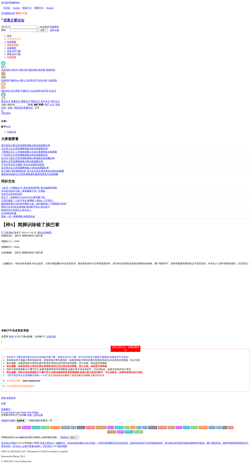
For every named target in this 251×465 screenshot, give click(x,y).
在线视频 (11, 42)
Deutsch (50, 8)
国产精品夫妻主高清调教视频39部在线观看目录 (25, 145)
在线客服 (11, 57)
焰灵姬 (41, 70)
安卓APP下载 (14, 51)
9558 (8, 126)
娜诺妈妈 (162, 427)
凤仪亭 (33, 80)
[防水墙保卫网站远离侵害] (55, 446)
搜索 (30, 104)
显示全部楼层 (44, 232)
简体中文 (27, 8)
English (16, 8)
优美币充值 (13, 45)
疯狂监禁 (36, 427)
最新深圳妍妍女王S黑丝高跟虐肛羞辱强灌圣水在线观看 (29, 174)
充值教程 (11, 48)
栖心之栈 (25, 80)
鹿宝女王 (5, 101)
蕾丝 (139, 427)
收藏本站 (15, 2)
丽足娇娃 (33, 70)
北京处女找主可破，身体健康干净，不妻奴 (23, 191)
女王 (52, 104)
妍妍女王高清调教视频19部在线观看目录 (22, 161)
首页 (9, 36)
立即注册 (54, 30)
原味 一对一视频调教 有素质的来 (18, 216)
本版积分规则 (8, 420)
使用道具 (11, 398)
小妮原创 (52, 80)
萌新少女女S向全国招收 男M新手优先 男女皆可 (25, 207)
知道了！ (74, 437)
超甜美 (171, 427)
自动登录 (44, 27)
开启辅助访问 (8, 13)
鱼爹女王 (15, 101)
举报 (3, 398)
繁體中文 (39, 8)
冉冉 (231, 427)
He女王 (52, 91)
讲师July (129, 432)
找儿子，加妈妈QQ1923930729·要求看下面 (23, 197)
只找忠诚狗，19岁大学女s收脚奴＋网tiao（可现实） (27, 200)
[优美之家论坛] (12, 20)
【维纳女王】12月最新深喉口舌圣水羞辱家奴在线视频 (29, 152)
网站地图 (62, 446)
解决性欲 (26, 427)
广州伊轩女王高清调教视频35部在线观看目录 (24, 155)
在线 (10, 108)
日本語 (6, 8)
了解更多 (64, 437)
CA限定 (45, 427)
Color (6, 412)
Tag (19, 427)
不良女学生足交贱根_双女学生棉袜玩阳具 (22, 164)
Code (29, 412)
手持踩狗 (203, 427)
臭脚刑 (120, 432)
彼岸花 (44, 91)
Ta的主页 (11, 132)
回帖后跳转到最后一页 (40, 420)
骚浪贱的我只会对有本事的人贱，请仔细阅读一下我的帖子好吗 (33, 203)
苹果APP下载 (14, 54)
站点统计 (5, 443)
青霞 (225, 427)
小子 (145, 427)
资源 (57, 104)
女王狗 (194, 427)
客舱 (219, 427)
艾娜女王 (25, 91)
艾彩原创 (5, 70)
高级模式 (5, 409)
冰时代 (14, 70)
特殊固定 (65, 427)
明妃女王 (35, 101)
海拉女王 (55, 101)
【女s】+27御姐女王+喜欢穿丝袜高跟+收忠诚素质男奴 (29, 187)
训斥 (127, 427)
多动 (133, 427)
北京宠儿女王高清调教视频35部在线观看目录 (24, 148)
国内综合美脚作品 (23, 108)
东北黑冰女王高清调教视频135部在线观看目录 (25, 168)
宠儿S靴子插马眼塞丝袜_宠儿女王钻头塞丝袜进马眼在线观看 (32, 171)
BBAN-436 (55, 427)
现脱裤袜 (152, 427)
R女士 (110, 427)
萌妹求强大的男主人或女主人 (16, 210)
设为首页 (5, 2)
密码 (3, 30)
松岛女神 (42, 80)
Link (17, 412)
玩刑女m (81, 427)
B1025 (179, 427)
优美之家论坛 (47, 443)
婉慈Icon (15, 80)
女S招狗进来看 (8, 213)
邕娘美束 (50, 70)
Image (12, 412)
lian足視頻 (36, 91)
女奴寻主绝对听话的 (11, 194)
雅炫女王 (25, 101)
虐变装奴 (90, 427)
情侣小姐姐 (101, 427)
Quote (23, 412)
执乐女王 (45, 101)
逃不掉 (212, 427)
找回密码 (54, 27)
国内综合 (5, 91)
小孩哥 (186, 427)
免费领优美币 (14, 39)
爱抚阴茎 (119, 427)
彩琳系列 (5, 80)
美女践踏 (138, 432)
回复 (3, 403)
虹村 (73, 427)
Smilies (35, 412)
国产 (47, 104)
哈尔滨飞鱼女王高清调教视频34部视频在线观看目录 (28, 158)
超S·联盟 (15, 91)
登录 (11, 336)
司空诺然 (111, 432)
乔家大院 (23, 70)
